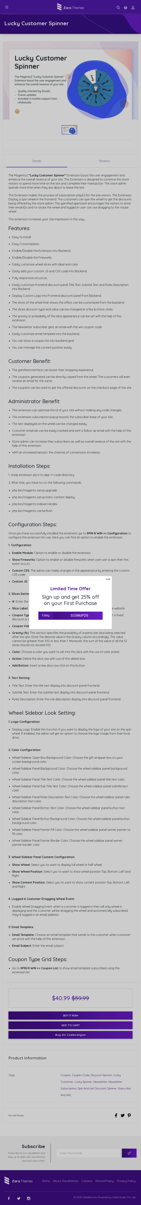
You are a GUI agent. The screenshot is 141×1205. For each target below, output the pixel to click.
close (108, 579)
